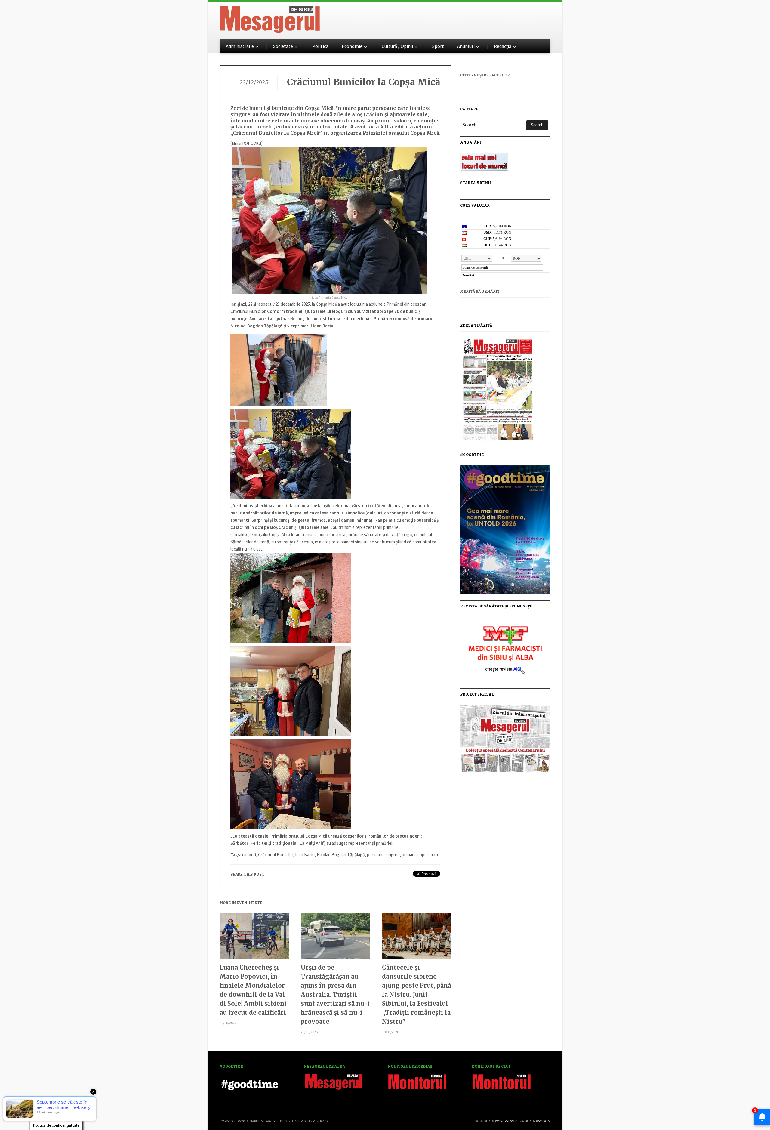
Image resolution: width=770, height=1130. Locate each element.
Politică (320, 46)
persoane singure (383, 854)
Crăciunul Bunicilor (275, 854)
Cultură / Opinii (397, 46)
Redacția (502, 46)
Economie (352, 46)
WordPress (504, 1121)
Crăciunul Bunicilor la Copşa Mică (363, 82)
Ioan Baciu (305, 854)
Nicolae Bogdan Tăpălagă (341, 854)
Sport (438, 46)
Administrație (240, 46)
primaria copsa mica (420, 854)
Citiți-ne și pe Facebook (485, 75)
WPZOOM (543, 1121)
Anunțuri (466, 46)
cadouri (249, 854)
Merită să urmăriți (480, 291)
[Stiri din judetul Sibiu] (270, 18)
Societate (283, 46)
